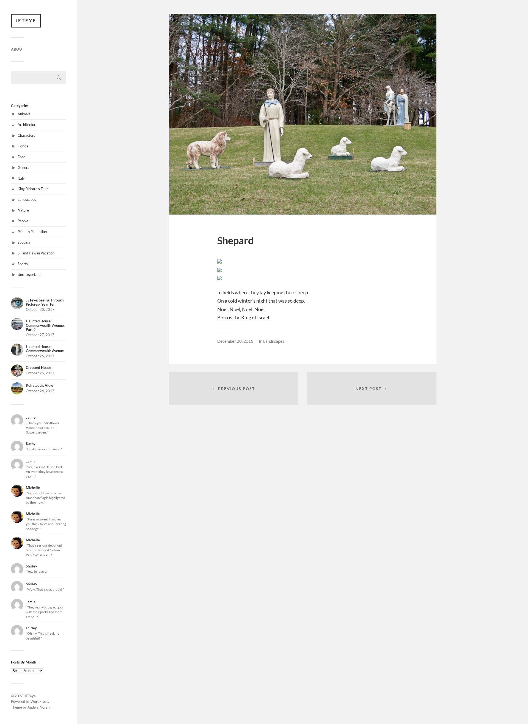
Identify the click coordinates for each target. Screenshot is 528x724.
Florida (23, 146)
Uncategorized (29, 274)
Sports (23, 264)
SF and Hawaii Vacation (36, 253)
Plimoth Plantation (32, 231)
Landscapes (27, 199)
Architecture (27, 124)
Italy (21, 178)
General (24, 167)
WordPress (39, 701)
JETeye (25, 20)
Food (21, 157)
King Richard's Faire (33, 189)
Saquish (24, 242)
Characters (26, 135)
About (17, 49)
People (23, 221)
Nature (23, 210)
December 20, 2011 (235, 341)
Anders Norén (39, 707)
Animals (24, 114)
